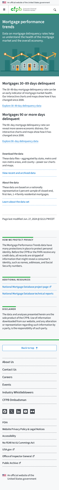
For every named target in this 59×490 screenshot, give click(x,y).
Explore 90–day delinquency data (20, 141)
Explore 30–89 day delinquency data (21, 105)
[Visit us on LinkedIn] (18, 410)
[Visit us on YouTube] (25, 410)
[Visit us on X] (11, 410)
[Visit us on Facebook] (4, 410)
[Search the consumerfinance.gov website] (55, 9)
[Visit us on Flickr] (32, 410)
